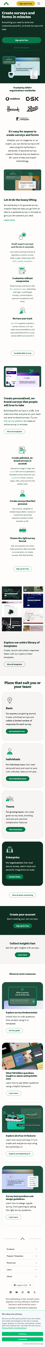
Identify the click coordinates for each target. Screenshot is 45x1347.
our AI (12, 471)
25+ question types (18, 289)
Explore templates (21, 47)
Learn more (22, 955)
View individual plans (17, 779)
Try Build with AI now (22, 353)
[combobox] (22, 1285)
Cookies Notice (20, 1328)
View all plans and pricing (22, 895)
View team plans (15, 829)
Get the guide (14, 1030)
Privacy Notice (8, 1328)
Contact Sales (14, 877)
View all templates (14, 431)
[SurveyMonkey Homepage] (6, 4)
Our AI (13, 323)
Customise (16, 477)
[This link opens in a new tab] (11, 1292)
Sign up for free (25, 4)
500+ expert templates (22, 261)
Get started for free (17, 731)
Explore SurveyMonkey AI (19, 1154)
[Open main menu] (38, 3)
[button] (22, 1249)
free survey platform (13, 421)
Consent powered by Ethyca (32, 1344)
